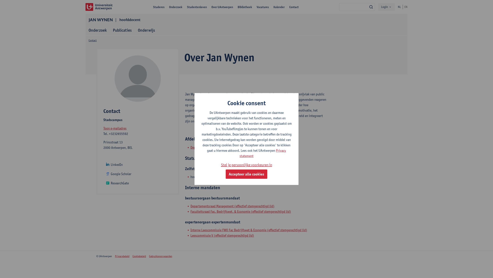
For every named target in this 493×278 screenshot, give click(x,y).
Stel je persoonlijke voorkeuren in (246, 165)
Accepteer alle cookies (246, 174)
